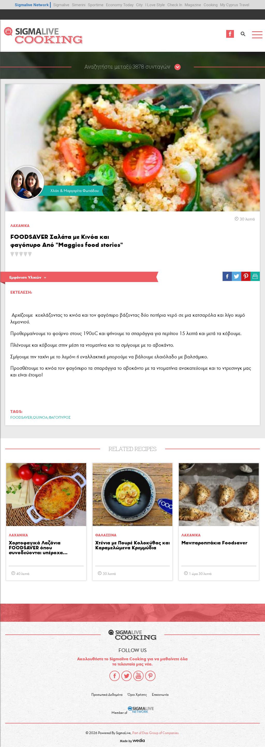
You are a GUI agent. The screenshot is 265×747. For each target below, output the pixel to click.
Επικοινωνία (160, 695)
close (177, 67)
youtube (138, 676)
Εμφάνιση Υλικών (25, 277)
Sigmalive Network (32, 5)
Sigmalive (61, 5)
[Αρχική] (43, 43)
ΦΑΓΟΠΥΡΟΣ (60, 417)
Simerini (78, 5)
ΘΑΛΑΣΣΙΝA (105, 535)
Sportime (96, 5)
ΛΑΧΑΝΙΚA (20, 226)
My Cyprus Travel (234, 5)
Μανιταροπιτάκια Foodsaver (214, 543)
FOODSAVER (21, 417)
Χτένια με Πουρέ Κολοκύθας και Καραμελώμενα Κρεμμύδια (132, 545)
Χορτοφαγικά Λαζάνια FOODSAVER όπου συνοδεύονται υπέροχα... (38, 548)
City (139, 5)
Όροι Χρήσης (137, 695)
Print (255, 275)
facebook (114, 676)
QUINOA (40, 417)
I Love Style (155, 5)
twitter (126, 676)
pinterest (150, 676)
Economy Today (120, 5)
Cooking (211, 5)
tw (236, 275)
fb (227, 275)
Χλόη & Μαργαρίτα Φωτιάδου (74, 190)
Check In (174, 5)
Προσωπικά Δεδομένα (106, 695)
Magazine (193, 5)
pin (246, 275)
